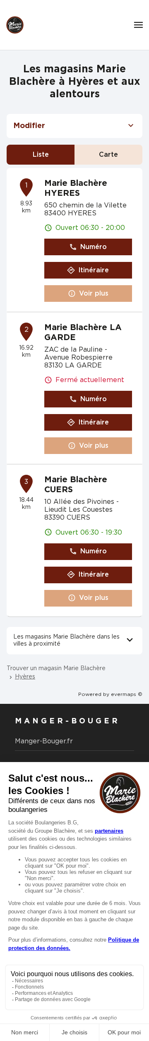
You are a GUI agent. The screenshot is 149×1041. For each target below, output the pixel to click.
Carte (108, 154)
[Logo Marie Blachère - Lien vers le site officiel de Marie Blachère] (15, 25)
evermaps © (126, 694)
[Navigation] (138, 25)
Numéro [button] (93, 247)
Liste (41, 154)
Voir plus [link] (93, 293)
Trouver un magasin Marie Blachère (56, 668)
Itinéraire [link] (93, 270)
